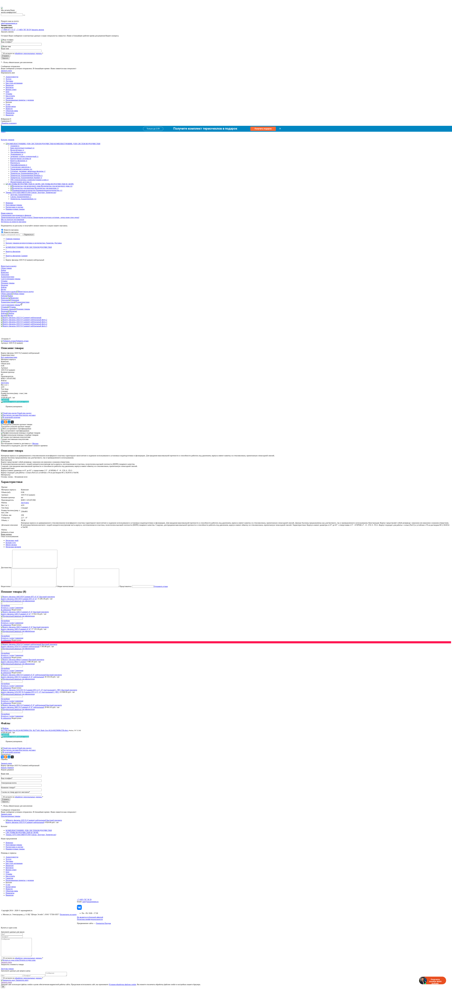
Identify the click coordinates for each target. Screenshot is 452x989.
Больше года (11, 543)
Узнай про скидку (24, 413)
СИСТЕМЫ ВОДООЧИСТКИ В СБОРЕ (22, 832)
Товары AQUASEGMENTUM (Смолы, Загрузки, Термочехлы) (31, 835)
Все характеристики (9, 357)
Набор (3, 296)
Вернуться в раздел (8, 292)
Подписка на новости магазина (13, 222)
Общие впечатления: (65, 586)
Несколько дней (12, 540)
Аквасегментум (12, 77)
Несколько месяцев (13, 547)
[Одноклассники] (5, 422)
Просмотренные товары (10, 816)
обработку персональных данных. (28, 53)
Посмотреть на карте (68, 914)
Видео (3, 315)
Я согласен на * (23, 958)
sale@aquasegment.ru (9, 23)
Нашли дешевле (7, 768)
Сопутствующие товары (10, 305)
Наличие (4, 311)
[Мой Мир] (9, 422)
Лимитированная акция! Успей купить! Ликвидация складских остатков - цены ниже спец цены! (40, 217)
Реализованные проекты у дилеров (20, 100)
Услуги (8, 79)
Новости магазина (10, 230)
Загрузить (5, 383)
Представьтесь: (126, 586)
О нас (8, 104)
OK (3, 987)
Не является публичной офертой (90, 917)
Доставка (9, 81)
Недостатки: (6, 586)
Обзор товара (6, 294)
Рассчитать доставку (27, 415)
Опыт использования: (9, 536)
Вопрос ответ (11, 89)
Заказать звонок (37, 30)
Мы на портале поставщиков (12, 220)
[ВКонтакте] (2, 422)
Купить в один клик (27, 960)
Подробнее (5, 605)
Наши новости (7, 213)
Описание (5, 300)
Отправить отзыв (161, 586)
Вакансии (10, 85)
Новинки (9, 203)
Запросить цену (21, 980)
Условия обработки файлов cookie (122, 984)
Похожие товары (7, 309)
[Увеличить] (21, 318)
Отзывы (9, 94)
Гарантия (9, 98)
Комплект (5, 298)
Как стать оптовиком (14, 83)
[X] (12, 422)
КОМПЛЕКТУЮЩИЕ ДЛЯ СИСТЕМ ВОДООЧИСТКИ (29, 830)
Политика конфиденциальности (90, 919)
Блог (7, 92)
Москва (35, 443)
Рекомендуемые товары (15, 209)
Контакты (10, 87)
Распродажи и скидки (14, 207)
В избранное (6, 610)
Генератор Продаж (103, 923)
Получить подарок (263, 129)
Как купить (10, 96)
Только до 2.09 (153, 129)
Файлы (4, 313)
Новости (9, 109)
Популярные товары (14, 205)
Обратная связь (12, 111)
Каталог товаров (7, 140)
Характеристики (7, 302)
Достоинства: (6, 568)
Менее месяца (11, 545)
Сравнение (18, 608)
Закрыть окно (6, 71)
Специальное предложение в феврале (16, 215)
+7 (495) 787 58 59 (84, 900)
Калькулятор (11, 106)
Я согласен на (23, 53)
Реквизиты (10, 113)
